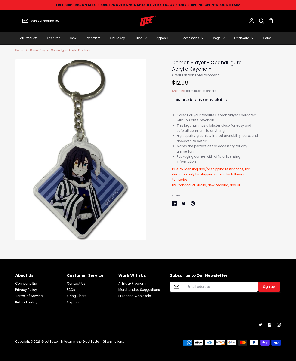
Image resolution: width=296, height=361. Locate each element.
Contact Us (76, 283)
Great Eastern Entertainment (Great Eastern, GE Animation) (82, 341)
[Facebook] (269, 324)
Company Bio (26, 283)
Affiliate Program (132, 283)
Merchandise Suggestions (139, 289)
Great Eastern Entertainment (195, 75)
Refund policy (26, 302)
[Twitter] (260, 324)
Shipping (178, 91)
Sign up (269, 286)
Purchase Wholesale (134, 296)
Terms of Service (29, 296)
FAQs (71, 289)
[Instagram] (279, 324)
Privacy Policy (26, 289)
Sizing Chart (76, 296)
